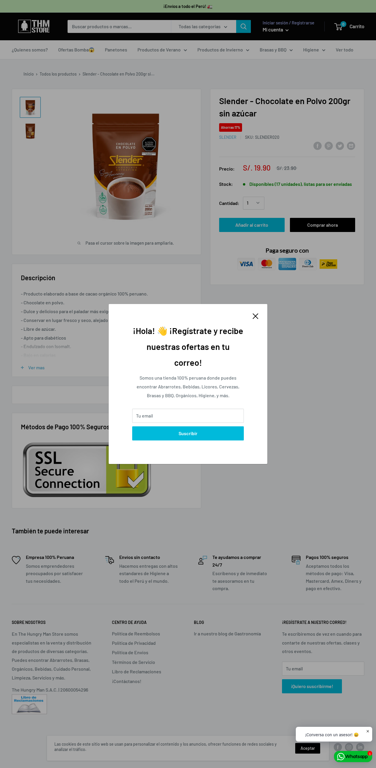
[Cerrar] (255, 315)
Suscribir (188, 433)
